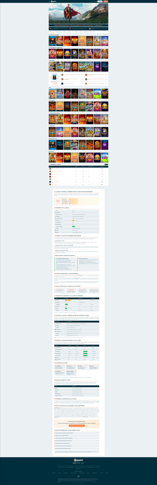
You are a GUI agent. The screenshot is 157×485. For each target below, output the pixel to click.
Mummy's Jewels (54, 184)
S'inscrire (105, 1)
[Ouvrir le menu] (49, 1)
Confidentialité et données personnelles (80, 467)
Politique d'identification (61, 467)
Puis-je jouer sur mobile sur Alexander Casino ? (62, 443)
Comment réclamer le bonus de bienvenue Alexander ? (64, 438)
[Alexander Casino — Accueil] (53, 1)
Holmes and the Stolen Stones (55, 181)
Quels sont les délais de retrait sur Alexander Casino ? (63, 440)
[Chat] (96, 1)
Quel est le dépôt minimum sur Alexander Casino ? (63, 448)
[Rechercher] (94, 1)
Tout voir (106, 34)
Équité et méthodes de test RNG (70, 467)
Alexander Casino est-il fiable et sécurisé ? (61, 435)
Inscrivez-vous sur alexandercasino (76, 425)
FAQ (95, 467)
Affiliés (98, 467)
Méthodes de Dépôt (78, 468)
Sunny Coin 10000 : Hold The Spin (56, 171)
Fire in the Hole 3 (53, 176)
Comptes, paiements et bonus (90, 467)
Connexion (100, 1)
